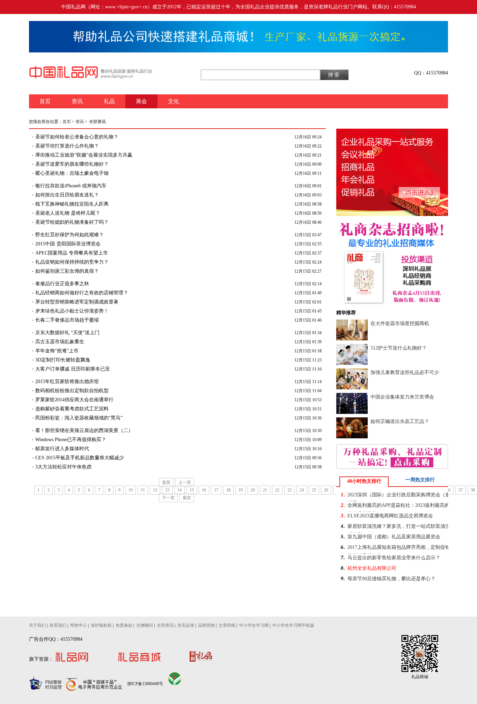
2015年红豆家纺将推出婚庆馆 (67, 381)
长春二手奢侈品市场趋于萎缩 (67, 320)
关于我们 (37, 625)
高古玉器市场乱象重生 (59, 341)
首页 (67, 121)
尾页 (187, 497)
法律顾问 (144, 625)
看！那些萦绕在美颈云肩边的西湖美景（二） (84, 430)
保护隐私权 (101, 625)
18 (228, 490)
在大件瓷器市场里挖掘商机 (399, 323)
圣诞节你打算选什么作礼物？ (67, 146)
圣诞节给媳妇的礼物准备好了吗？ (72, 222)
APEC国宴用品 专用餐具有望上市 (71, 253)
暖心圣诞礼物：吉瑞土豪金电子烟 (72, 173)
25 (314, 490)
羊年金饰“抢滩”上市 (57, 350)
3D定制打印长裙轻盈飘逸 (62, 359)
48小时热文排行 (364, 481)
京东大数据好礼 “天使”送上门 (67, 332)
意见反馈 (185, 625)
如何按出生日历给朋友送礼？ (67, 194)
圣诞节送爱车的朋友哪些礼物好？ (72, 164)
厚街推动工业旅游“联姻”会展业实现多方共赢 (83, 155)
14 (179, 490)
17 (216, 490)
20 (253, 490)
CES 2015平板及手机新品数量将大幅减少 (79, 457)
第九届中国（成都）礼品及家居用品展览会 (393, 536)
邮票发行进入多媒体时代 (62, 448)
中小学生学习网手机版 (293, 625)
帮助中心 (78, 625)
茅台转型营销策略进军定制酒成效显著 (76, 301)
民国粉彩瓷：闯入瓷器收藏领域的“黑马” (79, 418)
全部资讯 (165, 625)
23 (289, 490)
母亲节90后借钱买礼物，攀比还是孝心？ (391, 578)
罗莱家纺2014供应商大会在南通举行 (74, 399)
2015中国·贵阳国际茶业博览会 (68, 243)
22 (277, 490)
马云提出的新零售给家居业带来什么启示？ (393, 557)
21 (265, 490)
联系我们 (58, 625)
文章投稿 (227, 625)
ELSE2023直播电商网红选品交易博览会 (390, 515)
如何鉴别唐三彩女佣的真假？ (67, 271)
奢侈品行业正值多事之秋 (62, 283)
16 (204, 490)
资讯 (79, 121)
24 (302, 490)
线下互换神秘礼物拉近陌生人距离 (72, 204)
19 (241, 490)
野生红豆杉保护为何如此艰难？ (69, 234)
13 (167, 490)
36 (448, 490)
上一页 (184, 482)
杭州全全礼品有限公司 (371, 568)
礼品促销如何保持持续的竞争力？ (72, 262)
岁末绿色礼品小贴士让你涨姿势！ (72, 311)
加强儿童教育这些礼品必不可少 (404, 372)
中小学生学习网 (254, 625)
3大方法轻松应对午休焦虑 (63, 466)
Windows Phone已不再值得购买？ (70, 439)
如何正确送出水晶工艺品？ (399, 421)
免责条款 (124, 625)
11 (143, 490)
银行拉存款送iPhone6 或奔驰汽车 (71, 185)
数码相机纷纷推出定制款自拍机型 (72, 390)
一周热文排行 (420, 479)
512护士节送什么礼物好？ (398, 348)
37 (460, 490)
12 (155, 490)
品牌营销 (206, 625)
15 (192, 490)
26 (326, 490)
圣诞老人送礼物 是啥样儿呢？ (67, 213)
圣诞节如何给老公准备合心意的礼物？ (76, 136)
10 (131, 490)
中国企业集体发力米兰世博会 (402, 397)
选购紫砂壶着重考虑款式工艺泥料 (72, 408)
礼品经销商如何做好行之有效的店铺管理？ (81, 292)
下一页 (168, 497)
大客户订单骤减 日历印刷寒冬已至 (72, 369)
